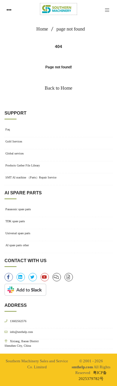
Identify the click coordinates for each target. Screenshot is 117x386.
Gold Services (13, 141)
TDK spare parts (15, 221)
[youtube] (44, 277)
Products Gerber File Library (22, 165)
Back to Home (58, 88)
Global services (14, 153)
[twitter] (32, 277)
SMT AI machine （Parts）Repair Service (30, 177)
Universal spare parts (17, 233)
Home (42, 28)
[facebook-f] (8, 277)
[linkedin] (20, 277)
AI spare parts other (17, 245)
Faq (7, 129)
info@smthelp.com (21, 332)
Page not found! (58, 67)
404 (58, 46)
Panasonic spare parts (18, 209)
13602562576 (18, 321)
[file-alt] (68, 277)
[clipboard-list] (56, 277)
